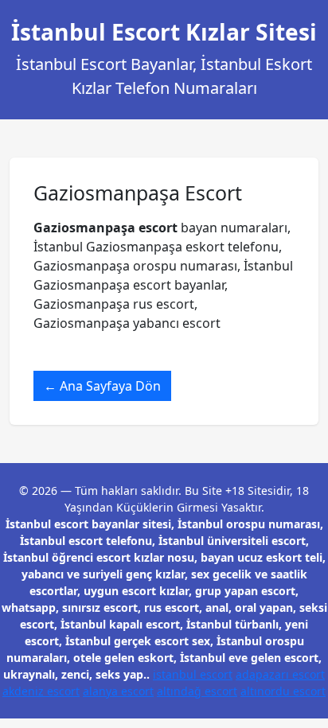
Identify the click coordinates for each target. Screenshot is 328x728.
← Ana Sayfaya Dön (102, 386)
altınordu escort (283, 691)
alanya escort (118, 691)
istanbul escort (192, 674)
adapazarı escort (280, 674)
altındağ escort (197, 691)
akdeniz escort (41, 691)
